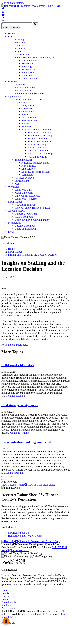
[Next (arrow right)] (6, 479)
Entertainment (28, 69)
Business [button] (12, 81)
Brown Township (37, 138)
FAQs (11, 231)
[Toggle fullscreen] (9, 476)
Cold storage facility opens (19, 405)
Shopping (26, 66)
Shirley (25, 123)
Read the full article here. (14, 344)
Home (11, 33)
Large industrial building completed (26, 442)
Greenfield (27, 108)
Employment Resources (27, 195)
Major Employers (24, 192)
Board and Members (25, 228)
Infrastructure (22, 180)
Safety (18, 51)
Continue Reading (15, 395)
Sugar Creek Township (40, 153)
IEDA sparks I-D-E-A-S (17, 365)
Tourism (5, 596)
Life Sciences (28, 168)
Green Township (37, 147)
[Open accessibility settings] (6, 621)
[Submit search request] (35, 24)
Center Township (37, 144)
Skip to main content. (12, 2)
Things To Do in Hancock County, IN (35, 57)
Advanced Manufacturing (35, 162)
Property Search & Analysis (29, 99)
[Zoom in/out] (12, 476)
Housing (19, 39)
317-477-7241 (59, 547)
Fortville (25, 114)
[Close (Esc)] (2, 476)
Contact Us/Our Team (26, 213)
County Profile (22, 102)
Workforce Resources (26, 198)
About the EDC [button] (16, 210)
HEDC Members (24, 216)
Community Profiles (25, 105)
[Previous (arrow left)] (2, 479)
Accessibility (8, 608)
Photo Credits (8, 602)
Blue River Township (39, 132)
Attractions (27, 75)
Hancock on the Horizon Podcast (32, 207)
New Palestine (29, 120)
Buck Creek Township (40, 141)
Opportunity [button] (14, 96)
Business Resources (25, 87)
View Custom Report (12, 484)
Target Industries (23, 159)
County (5, 593)
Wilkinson (26, 126)
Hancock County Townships (36, 129)
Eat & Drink (27, 72)
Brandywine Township (40, 135)
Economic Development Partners (32, 219)
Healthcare (20, 48)
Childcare (20, 45)
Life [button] (10, 36)
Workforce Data (23, 189)
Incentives (20, 84)
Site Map (6, 605)
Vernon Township (37, 156)
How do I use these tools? (41, 484)
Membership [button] (14, 222)
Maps (18, 183)
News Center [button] (15, 201)
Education (20, 42)
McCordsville (28, 117)
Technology (27, 174)
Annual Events (29, 78)
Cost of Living (22, 54)
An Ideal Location (24, 177)
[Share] (6, 476)
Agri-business (28, 165)
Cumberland (27, 111)
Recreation (27, 63)
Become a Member (25, 225)
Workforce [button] (13, 186)
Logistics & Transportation (35, 171)
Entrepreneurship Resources (29, 93)
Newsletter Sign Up (25, 204)
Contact (5, 599)
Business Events (23, 90)
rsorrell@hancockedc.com (15, 550)
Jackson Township (38, 150)
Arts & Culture (29, 60)
